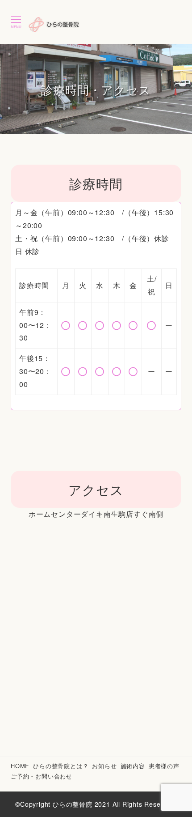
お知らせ (104, 766)
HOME (20, 766)
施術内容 (133, 766)
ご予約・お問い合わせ (41, 776)
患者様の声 (164, 766)
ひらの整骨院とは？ (60, 766)
